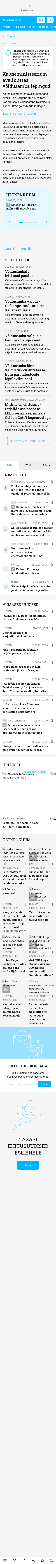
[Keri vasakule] (9, 222)
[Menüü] (5, 1560)
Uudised (9, 266)
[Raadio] (24, 1560)
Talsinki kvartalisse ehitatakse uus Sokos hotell (39, 916)
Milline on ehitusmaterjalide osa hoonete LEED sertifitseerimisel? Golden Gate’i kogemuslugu (28, 411)
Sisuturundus (19, 399)
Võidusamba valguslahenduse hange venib (24, 337)
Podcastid (42, 26)
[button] (21, 1084)
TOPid (30, 26)
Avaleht (6, 26)
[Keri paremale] (47, 222)
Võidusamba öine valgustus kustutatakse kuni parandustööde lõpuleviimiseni (25, 372)
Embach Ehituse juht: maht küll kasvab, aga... (39, 875)
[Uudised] (14, 1560)
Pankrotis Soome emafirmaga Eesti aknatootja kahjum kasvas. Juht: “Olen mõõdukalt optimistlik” (24, 687)
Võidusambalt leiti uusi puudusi (20, 273)
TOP (4, 864)
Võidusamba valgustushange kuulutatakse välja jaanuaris (24, 305)
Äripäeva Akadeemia (13, 818)
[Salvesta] (52, 482)
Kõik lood (19, 26)
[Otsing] (33, 1560)
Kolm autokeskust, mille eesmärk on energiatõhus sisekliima (26, 552)
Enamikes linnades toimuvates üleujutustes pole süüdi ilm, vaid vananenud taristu (31, 510)
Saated (15, 564)
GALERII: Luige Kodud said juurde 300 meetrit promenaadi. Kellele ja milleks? (41, 968)
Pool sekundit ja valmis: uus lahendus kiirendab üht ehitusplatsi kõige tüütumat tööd (30, 489)
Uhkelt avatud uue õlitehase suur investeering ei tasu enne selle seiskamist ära (20, 708)
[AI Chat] (42, 1560)
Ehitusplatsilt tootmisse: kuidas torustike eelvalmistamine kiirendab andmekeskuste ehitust (32, 531)
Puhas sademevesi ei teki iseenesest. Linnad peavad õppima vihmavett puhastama (22, 729)
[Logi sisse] (51, 1560)
